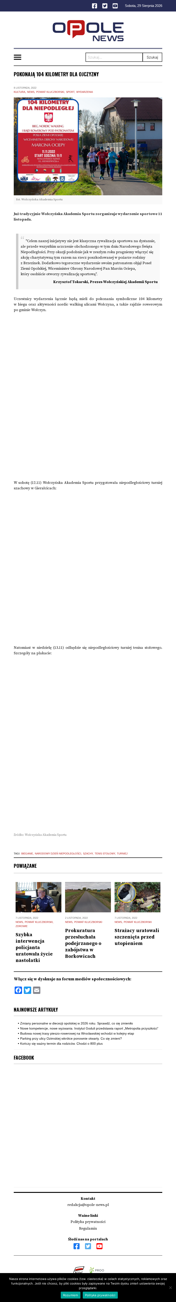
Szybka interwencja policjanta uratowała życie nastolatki (34, 948)
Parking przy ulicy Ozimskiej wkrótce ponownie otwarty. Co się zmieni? (71, 1038)
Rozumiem (70, 1295)
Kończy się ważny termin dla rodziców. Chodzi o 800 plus (61, 1043)
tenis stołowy (105, 853)
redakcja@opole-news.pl (88, 1205)
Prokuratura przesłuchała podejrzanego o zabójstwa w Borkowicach (83, 943)
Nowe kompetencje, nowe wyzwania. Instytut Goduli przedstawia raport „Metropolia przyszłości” (89, 1028)
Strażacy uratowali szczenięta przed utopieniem (137, 937)
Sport (70, 92)
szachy (88, 853)
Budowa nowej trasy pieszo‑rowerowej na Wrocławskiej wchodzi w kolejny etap (77, 1033)
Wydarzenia (84, 92)
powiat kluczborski (50, 92)
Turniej (122, 853)
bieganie (27, 853)
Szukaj (152, 57)
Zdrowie (22, 926)
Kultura (19, 92)
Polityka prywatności (88, 1222)
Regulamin (88, 1228)
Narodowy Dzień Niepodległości (58, 853)
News (30, 92)
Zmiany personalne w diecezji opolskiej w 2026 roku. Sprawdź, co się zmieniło (76, 1023)
